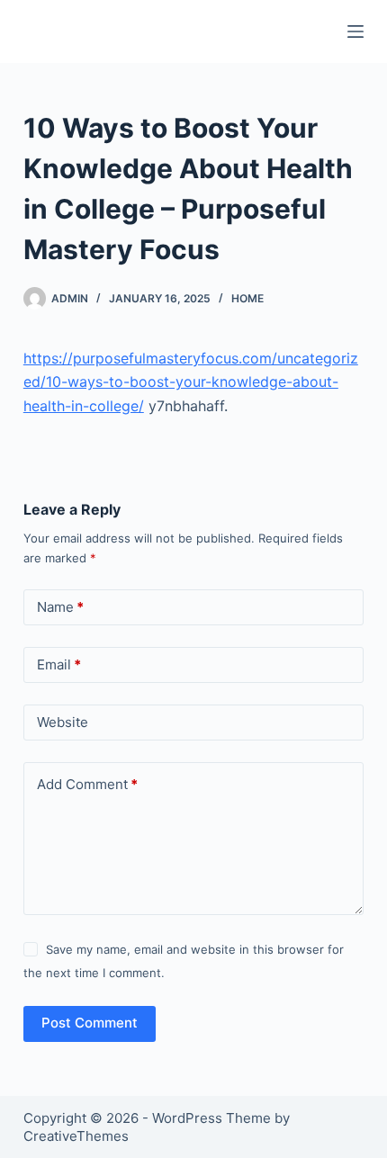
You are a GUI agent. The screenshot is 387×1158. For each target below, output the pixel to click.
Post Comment (89, 1022)
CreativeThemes (76, 1136)
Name (60, 606)
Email (59, 664)
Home (247, 298)
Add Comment (87, 784)
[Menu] (355, 31)
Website (62, 722)
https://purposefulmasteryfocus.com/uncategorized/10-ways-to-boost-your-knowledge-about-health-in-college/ (190, 382)
